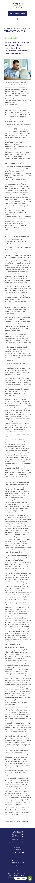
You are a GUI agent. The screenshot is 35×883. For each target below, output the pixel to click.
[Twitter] (15, 852)
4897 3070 (18, 847)
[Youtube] (23, 852)
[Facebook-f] (12, 852)
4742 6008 (18, 849)
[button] (17, 19)
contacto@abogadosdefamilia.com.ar (17, 843)
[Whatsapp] (30, 878)
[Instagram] (19, 852)
